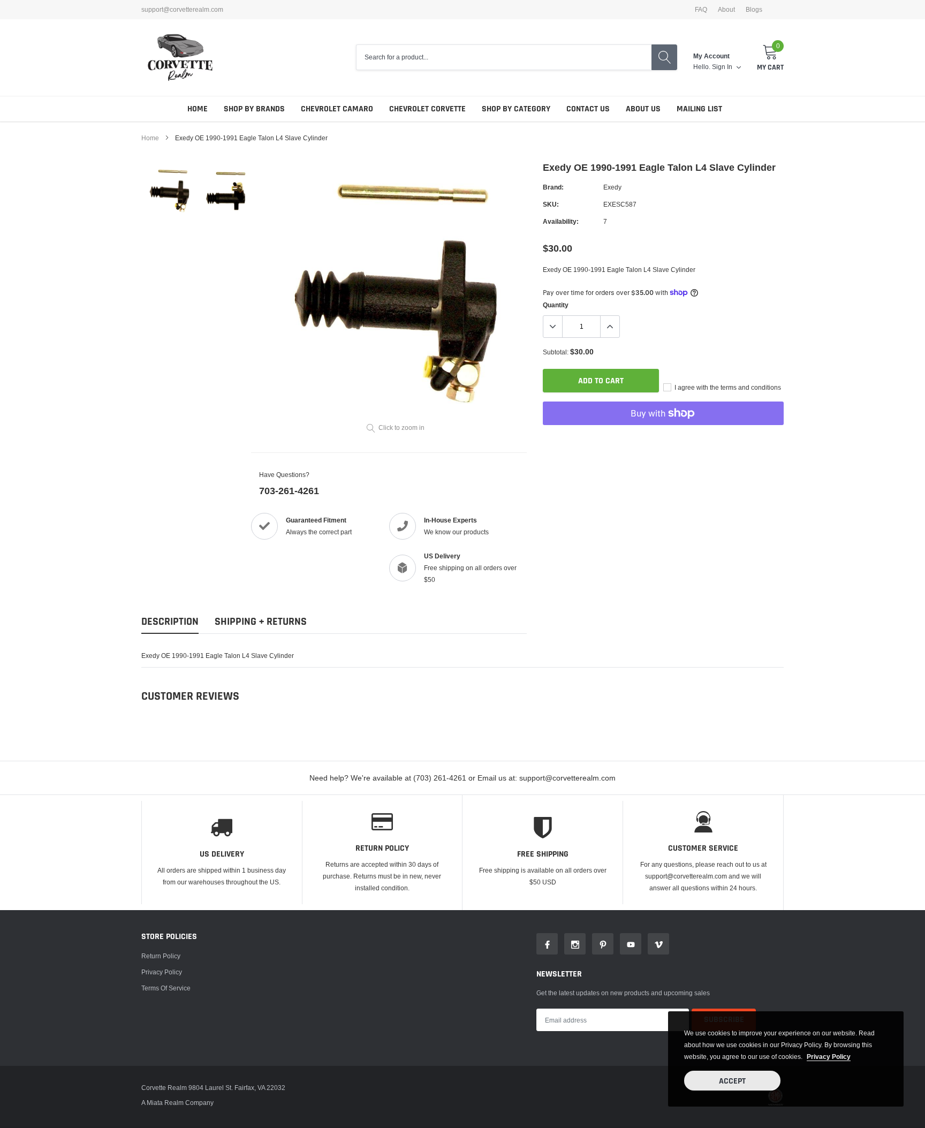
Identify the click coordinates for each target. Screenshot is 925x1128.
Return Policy (160, 956)
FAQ (701, 9)
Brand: (553, 187)
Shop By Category (516, 109)
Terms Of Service (166, 988)
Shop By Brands (254, 109)
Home (197, 109)
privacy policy (829, 1057)
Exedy (612, 187)
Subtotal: (555, 352)
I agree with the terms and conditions (727, 387)
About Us (643, 109)
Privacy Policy (161, 972)
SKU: (551, 204)
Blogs (754, 9)
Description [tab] (170, 622)
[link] (169, 190)
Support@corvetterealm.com (182, 9)
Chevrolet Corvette (427, 109)
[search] (664, 57)
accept (732, 1081)
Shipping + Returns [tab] (261, 622)
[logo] (180, 57)
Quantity (555, 305)
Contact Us (588, 109)
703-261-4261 (289, 490)
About (726, 9)
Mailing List (699, 109)
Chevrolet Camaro (337, 109)
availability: (561, 221)
